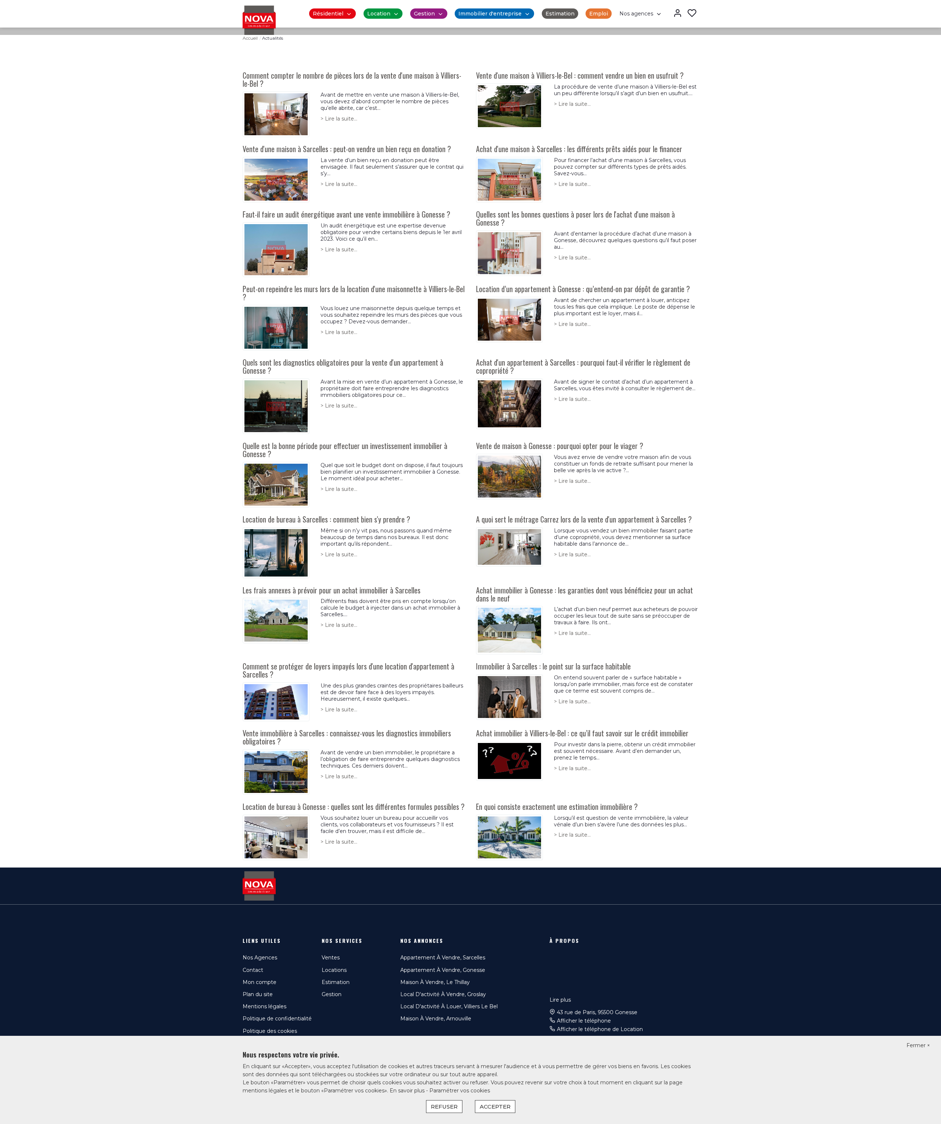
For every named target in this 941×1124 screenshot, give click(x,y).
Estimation (560, 13)
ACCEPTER (495, 1106)
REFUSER (444, 1106)
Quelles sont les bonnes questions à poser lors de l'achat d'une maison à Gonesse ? (575, 218)
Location (378, 13)
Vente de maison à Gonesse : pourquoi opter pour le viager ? (559, 445)
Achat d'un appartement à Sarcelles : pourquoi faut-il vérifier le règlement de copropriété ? (583, 366)
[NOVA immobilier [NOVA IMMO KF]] (259, 20)
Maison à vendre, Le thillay (435, 982)
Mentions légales (264, 1006)
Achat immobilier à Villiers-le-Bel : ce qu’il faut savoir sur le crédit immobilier (582, 733)
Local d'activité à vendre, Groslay (443, 994)
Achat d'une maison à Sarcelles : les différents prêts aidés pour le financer (579, 148)
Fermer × (918, 1045)
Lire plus (560, 999)
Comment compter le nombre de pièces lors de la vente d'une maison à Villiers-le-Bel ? (352, 79)
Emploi (598, 13)
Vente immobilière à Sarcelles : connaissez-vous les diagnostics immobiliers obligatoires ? (347, 737)
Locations (334, 970)
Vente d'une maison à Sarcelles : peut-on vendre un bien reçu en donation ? (347, 148)
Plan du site (258, 994)
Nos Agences (260, 957)
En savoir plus (408, 1090)
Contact (253, 970)
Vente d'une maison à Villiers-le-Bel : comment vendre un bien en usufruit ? (580, 75)
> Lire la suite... (339, 118)
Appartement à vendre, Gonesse (442, 970)
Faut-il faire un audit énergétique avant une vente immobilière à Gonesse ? (346, 214)
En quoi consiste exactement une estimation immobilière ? (557, 806)
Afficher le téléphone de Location (600, 1029)
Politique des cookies (270, 1031)
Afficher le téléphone (584, 1020)
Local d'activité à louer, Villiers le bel (449, 1006)
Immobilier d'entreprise (490, 13)
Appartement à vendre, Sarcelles (442, 957)
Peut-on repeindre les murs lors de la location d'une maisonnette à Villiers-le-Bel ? (354, 292)
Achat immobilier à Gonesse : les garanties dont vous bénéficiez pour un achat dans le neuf (584, 594)
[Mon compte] (677, 13)
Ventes (331, 957)
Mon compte (259, 982)
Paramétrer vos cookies (459, 1090)
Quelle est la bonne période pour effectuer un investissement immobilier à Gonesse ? (345, 449)
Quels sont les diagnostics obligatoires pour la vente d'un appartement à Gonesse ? (343, 366)
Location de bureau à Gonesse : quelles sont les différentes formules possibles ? (354, 806)
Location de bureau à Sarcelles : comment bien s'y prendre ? (326, 519)
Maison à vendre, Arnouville (435, 1018)
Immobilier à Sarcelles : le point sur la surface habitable (553, 666)
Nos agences (636, 13)
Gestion (424, 13)
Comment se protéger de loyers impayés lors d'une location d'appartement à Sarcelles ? (348, 670)
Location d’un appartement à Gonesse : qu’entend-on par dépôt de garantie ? (583, 288)
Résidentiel (328, 13)
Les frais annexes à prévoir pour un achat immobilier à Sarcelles (332, 590)
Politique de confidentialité (277, 1018)
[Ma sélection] (692, 13)
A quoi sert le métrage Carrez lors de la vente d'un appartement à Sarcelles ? (584, 519)
